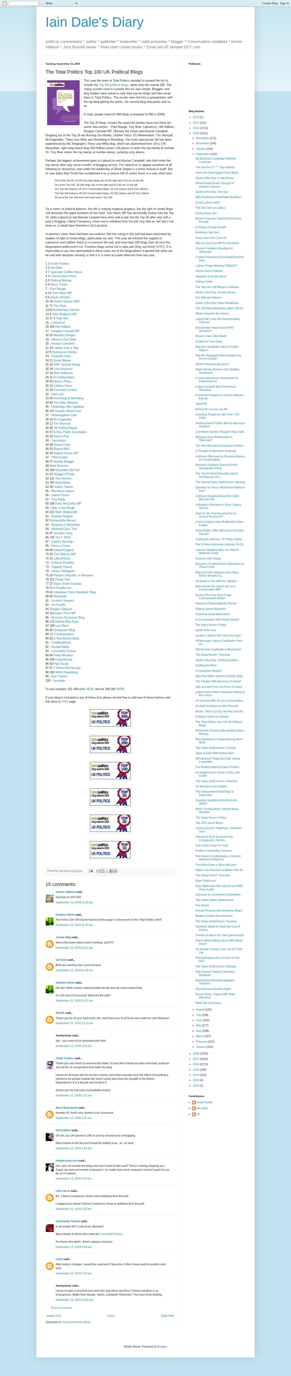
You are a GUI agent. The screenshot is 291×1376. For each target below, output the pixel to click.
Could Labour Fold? (208, 202)
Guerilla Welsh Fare (68, 411)
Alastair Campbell (62, 343)
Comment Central (65, 390)
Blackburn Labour (62, 491)
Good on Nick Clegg (208, 558)
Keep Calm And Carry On (211, 238)
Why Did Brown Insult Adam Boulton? (218, 197)
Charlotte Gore (60, 356)
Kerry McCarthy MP (68, 503)
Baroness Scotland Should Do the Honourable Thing (216, 466)
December (203, 138)
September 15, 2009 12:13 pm (74, 1023)
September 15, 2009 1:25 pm (74, 1148)
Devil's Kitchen (60, 297)
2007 (196, 1059)
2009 (196, 133)
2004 (196, 1075)
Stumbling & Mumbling (68, 398)
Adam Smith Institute (67, 583)
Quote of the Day (206, 630)
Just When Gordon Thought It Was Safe (220, 431)
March (200, 1036)
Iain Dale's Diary (94, 22)
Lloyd (59, 1259)
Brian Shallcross (206, 880)
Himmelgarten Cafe (64, 415)
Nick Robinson (63, 373)
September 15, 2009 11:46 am (74, 970)
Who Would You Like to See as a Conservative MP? (216, 588)
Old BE (60, 1013)
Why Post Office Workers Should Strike (219, 676)
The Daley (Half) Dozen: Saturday (216, 781)
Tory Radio (58, 499)
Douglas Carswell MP (65, 331)
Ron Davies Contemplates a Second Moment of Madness (218, 858)
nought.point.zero (67, 1160)
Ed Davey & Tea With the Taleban (216, 581)
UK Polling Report (65, 428)
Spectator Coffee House (66, 272)
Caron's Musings (62, 541)
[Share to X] (107, 871)
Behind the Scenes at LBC (212, 409)
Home (111, 1315)
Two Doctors (63, 478)
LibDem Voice (63, 385)
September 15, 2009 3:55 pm (74, 1209)
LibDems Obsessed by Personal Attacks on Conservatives (220, 458)
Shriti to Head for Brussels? (212, 364)
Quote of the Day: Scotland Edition (217, 660)
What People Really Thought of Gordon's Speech (215, 185)
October (201, 148)
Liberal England (64, 550)
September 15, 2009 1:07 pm (74, 1095)
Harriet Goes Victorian (209, 271)
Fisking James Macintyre (211, 609)
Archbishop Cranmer (66, 310)
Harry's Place (62, 381)
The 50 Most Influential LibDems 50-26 (219, 544)
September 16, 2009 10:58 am (74, 1299)
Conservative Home (63, 276)
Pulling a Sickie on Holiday (212, 716)
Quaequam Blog (64, 630)
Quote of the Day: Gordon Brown (216, 292)
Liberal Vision (60, 495)
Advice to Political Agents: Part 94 (216, 603)
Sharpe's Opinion (61, 609)
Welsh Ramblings (66, 672)
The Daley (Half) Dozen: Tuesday (216, 921)
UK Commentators (62, 634)
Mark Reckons (59, 465)
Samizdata (58, 440)
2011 (196, 122)
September (203, 154)
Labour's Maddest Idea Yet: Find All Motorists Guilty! (217, 551)
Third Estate (59, 457)
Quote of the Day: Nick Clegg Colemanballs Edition (213, 596)
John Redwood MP (64, 314)
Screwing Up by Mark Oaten (213, 614)
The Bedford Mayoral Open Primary (217, 767)
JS (198, 1114)
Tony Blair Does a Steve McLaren (216, 864)
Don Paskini (59, 676)
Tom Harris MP (62, 293)
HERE (160, 246)
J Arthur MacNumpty (67, 668)
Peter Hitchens (63, 655)
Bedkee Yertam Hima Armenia (214, 915)
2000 (196, 1085)
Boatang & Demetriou (65, 524)
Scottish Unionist (62, 600)
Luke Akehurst (63, 369)
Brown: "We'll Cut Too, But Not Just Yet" (219, 711)
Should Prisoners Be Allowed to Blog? (219, 910)
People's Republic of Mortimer (73, 575)
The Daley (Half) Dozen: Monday (216, 966)
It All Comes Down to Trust (212, 845)
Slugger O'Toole (64, 474)
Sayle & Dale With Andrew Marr (215, 753)
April (199, 1031)
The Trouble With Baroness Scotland (218, 681)
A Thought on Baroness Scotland (216, 451)
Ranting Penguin (62, 516)
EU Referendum (63, 377)
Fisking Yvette (204, 281)
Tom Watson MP (65, 554)
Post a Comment (61, 1307)
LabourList (58, 322)
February (202, 1041)
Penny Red (62, 579)
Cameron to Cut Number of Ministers (218, 894)
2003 (196, 1080)
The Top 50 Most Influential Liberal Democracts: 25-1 (217, 475)
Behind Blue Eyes (67, 621)
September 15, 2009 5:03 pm (74, 1273)
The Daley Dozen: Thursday (213, 654)
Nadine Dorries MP (66, 453)
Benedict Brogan (64, 335)
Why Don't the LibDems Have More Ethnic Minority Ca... (217, 574)
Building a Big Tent (207, 232)
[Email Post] (91, 870)
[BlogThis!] (102, 871)
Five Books (202, 905)
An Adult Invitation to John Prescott (217, 706)
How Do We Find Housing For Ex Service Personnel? (216, 515)
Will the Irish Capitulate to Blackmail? (218, 649)
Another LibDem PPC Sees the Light (218, 635)
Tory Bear (59, 305)
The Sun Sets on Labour (211, 207)
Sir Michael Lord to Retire (211, 786)
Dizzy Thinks (59, 284)
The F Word (63, 537)
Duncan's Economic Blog (67, 617)
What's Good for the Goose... (213, 313)
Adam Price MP (65, 613)
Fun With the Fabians (209, 297)
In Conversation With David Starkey (217, 619)
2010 (196, 128)
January (201, 1047)
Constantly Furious (63, 651)
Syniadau (59, 680)
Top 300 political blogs (113, 85)
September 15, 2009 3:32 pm (74, 1178)
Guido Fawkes (59, 263)
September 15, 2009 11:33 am (74, 902)
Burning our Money (64, 352)
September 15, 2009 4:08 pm (74, 1247)
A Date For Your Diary (209, 341)
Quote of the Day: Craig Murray (215, 178)
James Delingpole (63, 571)
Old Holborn (63, 326)
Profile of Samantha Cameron (214, 850)
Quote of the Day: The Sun (212, 191)
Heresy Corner (60, 545)
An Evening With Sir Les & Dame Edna (219, 700)
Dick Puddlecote (60, 588)
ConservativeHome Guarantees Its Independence (217, 379)
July (199, 1015)
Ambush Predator (62, 562)
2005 (196, 1069)
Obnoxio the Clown (63, 339)
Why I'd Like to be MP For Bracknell (217, 243)
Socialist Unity (63, 533)
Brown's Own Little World (211, 336)
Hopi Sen (62, 318)
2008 (196, 1053)
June (199, 1020)
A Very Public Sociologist (70, 432)
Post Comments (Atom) (76, 1322)
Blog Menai (62, 482)
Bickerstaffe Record (63, 520)
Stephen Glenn (65, 914)
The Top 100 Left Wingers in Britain (217, 287)
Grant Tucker (205, 1102)
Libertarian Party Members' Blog (75, 592)
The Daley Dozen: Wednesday (214, 900)
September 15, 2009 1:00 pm (74, 1046)
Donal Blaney (62, 360)
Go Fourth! (58, 604)
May (199, 1025)
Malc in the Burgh (63, 508)
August (200, 1009)
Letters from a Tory (66, 348)
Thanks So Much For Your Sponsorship (220, 935)
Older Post (167, 1315)
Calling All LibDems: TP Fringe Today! (219, 539)
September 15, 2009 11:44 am (74, 947)
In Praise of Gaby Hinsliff (211, 227)
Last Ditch (62, 625)
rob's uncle (63, 1191)
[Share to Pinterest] (115, 871)
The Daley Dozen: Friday (211, 624)
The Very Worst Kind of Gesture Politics (219, 445)
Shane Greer (62, 444)
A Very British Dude (66, 638)
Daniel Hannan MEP (67, 301)
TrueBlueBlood (61, 642)
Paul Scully (61, 663)
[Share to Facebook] (111, 871)
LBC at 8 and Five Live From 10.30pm (219, 686)
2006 (196, 1064)
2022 (196, 117)
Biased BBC (62, 449)
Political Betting (60, 280)
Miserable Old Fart (67, 470)
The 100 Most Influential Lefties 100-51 (219, 308)
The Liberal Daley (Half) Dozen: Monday (220, 482)
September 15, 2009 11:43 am (74, 925)
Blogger (162, 1346)
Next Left (57, 394)
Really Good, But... (207, 213)
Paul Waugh (58, 289)
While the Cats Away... (209, 1003)
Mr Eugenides (63, 419)
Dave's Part (61, 436)
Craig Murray (63, 659)
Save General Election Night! (213, 989)
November (203, 143)
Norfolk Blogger (64, 461)
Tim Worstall (62, 423)
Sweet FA (201, 403)
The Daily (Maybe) (66, 402)
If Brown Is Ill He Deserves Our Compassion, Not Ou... (214, 838)
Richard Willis (60, 647)
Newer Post (54, 1315)
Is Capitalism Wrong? (209, 671)
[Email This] (98, 871)
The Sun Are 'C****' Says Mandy (215, 167)
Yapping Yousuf (61, 567)
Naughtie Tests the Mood (211, 276)
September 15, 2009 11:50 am (74, 1000)
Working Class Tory (64, 529)
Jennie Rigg (63, 937)
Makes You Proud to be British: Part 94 (219, 870)
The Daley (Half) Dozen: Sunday (216, 748)
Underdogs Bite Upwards (67, 406)
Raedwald (60, 596)
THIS (65, 701)
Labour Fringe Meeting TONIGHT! (216, 265)
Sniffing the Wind (206, 665)
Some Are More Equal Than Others (217, 172)
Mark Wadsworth (66, 512)
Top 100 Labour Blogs (209, 823)
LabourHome (62, 558)
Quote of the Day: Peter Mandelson (217, 303)
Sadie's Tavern (63, 487)
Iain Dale (56, 267)
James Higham (65, 892)
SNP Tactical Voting (67, 364)
